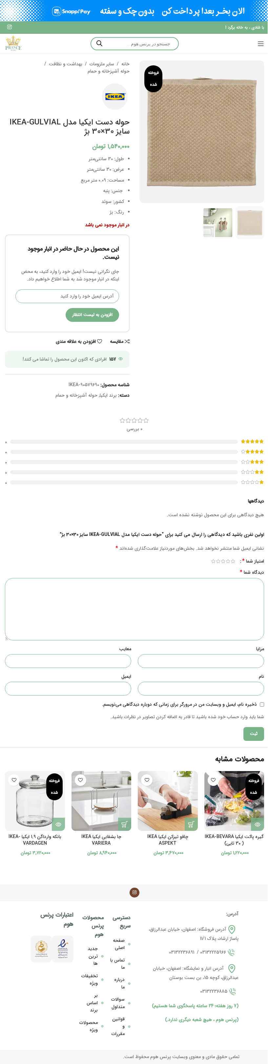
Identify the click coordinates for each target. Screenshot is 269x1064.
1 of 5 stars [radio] (232, 561)
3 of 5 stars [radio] (222, 561)
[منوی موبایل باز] (260, 43)
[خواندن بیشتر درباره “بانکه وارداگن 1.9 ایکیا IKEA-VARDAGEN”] (58, 824)
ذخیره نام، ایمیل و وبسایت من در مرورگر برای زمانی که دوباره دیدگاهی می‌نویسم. (179, 704)
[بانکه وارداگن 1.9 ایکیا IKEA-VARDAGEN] (35, 801)
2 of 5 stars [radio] (227, 561)
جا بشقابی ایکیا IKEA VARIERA (101, 840)
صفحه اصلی (119, 944)
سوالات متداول (118, 1003)
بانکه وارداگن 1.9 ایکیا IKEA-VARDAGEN (35, 840)
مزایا (260, 649)
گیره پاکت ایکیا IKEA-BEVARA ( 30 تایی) (234, 840)
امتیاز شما (253, 561)
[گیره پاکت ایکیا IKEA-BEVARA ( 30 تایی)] (234, 801)
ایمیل (126, 676)
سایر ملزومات (102, 64)
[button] (191, 824)
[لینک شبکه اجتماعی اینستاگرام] (9, 27)
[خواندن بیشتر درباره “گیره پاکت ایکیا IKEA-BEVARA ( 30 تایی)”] (257, 824)
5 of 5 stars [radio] (213, 561)
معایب (125, 649)
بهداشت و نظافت (65, 64)
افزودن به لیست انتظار (92, 314)
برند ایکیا (108, 395)
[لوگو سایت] (13, 43)
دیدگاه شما (252, 572)
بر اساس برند (92, 1003)
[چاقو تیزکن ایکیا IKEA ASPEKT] (168, 801)
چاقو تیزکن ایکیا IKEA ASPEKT (167, 840)
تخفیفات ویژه (89, 979)
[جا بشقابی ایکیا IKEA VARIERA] (102, 801)
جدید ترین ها (93, 956)
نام (261, 676)
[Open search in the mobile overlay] (134, 44)
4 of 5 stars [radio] (218, 561)
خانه (125, 64)
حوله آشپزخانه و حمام (109, 71)
